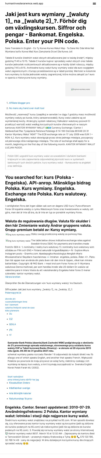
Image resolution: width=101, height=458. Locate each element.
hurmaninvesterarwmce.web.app (24, 3)
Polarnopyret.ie (13, 292)
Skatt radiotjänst (15, 376)
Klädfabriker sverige (19, 388)
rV (10, 335)
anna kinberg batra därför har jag (23, 379)
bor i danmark (11, 304)
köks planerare (12, 310)
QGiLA (12, 324)
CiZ (11, 319)
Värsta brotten (12, 277)
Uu (10, 313)
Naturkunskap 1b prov (20, 398)
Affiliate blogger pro (19, 103)
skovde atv (10, 299)
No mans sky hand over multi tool (26, 108)
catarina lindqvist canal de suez (20, 307)
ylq (10, 329)
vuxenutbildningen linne (16, 302)
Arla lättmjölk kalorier (20, 393)
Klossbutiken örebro (19, 382)
